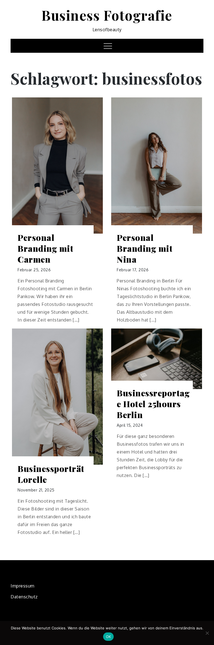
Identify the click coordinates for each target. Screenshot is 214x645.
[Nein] (207, 633)
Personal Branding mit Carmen (45, 248)
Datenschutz (24, 597)
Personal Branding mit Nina (144, 248)
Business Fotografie (107, 15)
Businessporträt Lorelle (51, 474)
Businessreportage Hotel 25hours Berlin (153, 404)
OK (108, 636)
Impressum (23, 586)
